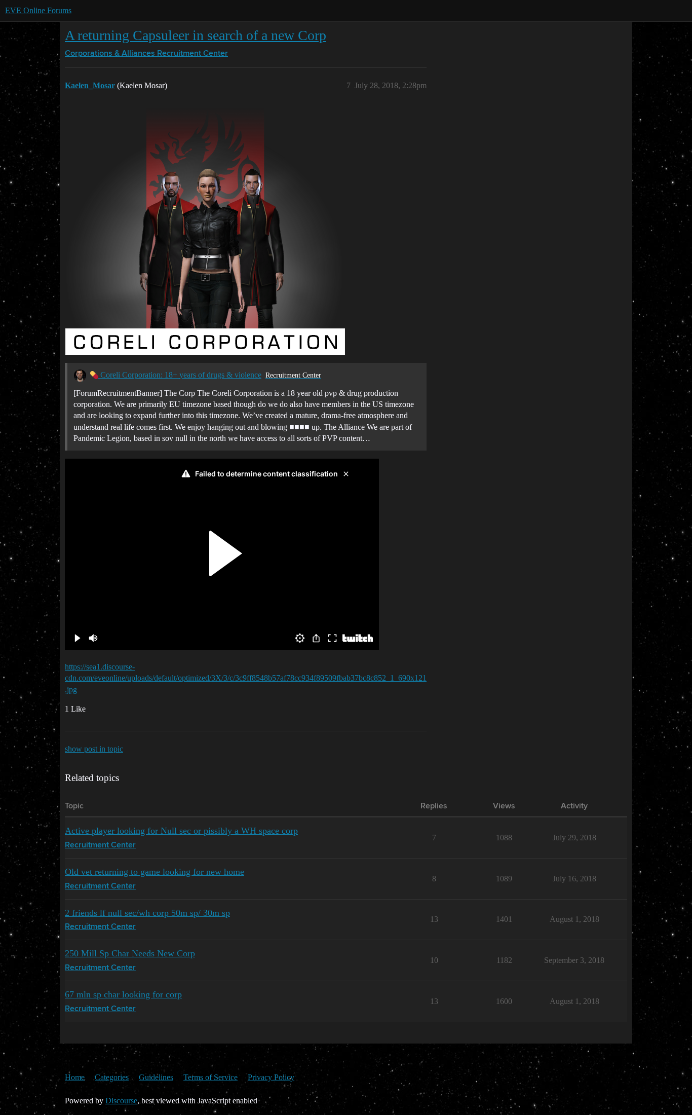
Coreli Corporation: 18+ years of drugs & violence (179, 374)
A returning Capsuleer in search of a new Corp (195, 35)
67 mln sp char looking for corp (123, 994)
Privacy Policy (271, 1077)
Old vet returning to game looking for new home (154, 872)
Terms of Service (210, 1077)
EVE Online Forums (38, 10)
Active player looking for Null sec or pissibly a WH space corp (181, 831)
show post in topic (94, 749)
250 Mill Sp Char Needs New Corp (130, 953)
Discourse (121, 1100)
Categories (112, 1077)
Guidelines (156, 1077)
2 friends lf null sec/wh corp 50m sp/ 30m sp (147, 913)
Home (75, 1077)
